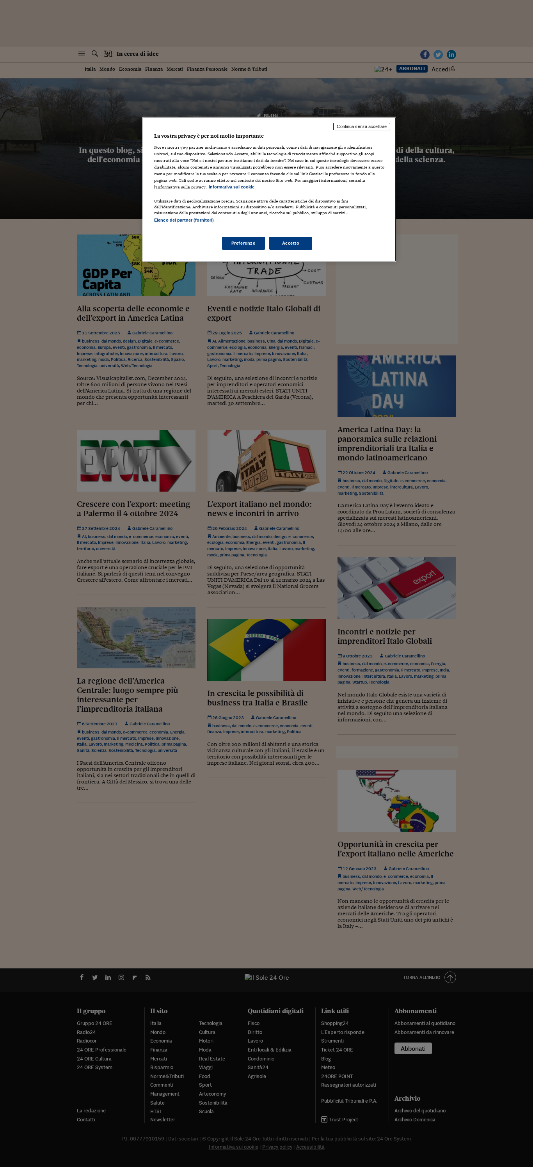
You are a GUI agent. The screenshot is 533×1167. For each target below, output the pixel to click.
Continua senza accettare (362, 126)
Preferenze (243, 243)
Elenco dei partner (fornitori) (184, 220)
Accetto (291, 243)
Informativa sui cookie (231, 187)
